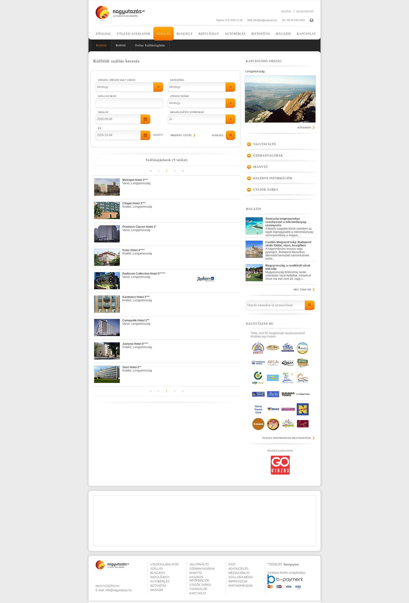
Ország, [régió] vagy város (116, 80)
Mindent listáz (181, 135)
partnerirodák (240, 585)
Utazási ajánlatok (134, 33)
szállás (156, 568)
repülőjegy (159, 577)
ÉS (99, 128)
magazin (156, 590)
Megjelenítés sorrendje (187, 112)
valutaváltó (199, 564)
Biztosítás (260, 33)
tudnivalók (198, 589)
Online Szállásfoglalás (150, 45)
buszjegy (157, 573)
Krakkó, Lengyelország (137, 205)
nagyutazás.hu (108, 586)
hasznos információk (199, 579)
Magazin (283, 33)
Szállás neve (107, 96)
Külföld (101, 45)
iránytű (195, 573)
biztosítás (158, 585)
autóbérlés (159, 581)
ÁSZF (232, 564)
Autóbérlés (235, 33)
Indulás (103, 112)
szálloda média (240, 577)
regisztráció (304, 11)
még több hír (302, 289)
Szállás (163, 33)
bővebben (304, 127)
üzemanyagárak (202, 568)
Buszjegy (185, 33)
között (158, 135)
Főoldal (103, 33)
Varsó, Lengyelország (136, 181)
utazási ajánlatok (164, 564)
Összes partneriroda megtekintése (286, 438)
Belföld (121, 45)
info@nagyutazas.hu (265, 20)
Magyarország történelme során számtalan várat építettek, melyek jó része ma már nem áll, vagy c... (288, 272)
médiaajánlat (239, 573)
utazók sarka (200, 584)
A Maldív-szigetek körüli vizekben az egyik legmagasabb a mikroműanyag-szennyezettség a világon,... (289, 226)
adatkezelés (238, 568)
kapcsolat (197, 593)
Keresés (217, 135)
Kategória (177, 80)
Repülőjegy (209, 33)
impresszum (237, 581)
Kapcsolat (306, 33)
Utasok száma (179, 96)
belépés (286, 11)
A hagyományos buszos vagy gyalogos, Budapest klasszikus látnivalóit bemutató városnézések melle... (288, 249)
